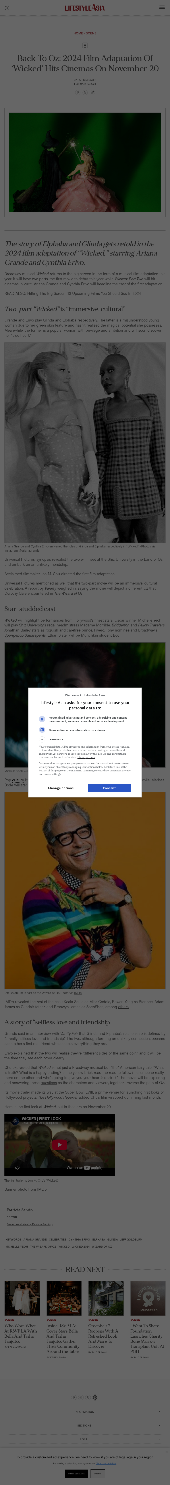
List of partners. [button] (86, 757)
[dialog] (85, 742)
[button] (85, 739)
